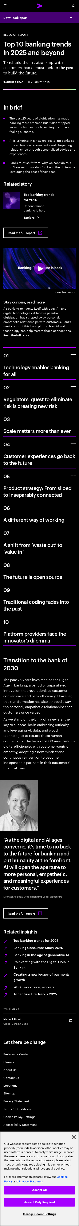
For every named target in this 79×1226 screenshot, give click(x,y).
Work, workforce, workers (33, 986)
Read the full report (17, 335)
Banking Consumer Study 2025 (38, 947)
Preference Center (16, 1054)
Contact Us (11, 1077)
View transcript (65, 292)
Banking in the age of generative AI (41, 954)
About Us (9, 1069)
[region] (39, 1178)
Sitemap (9, 1093)
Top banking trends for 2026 (36, 940)
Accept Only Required (39, 1202)
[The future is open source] (73, 564)
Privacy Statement (16, 1101)
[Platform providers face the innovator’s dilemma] (73, 620)
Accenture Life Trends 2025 (35, 993)
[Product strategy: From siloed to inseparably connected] (73, 475)
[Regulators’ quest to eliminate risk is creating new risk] (73, 386)
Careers (8, 1062)
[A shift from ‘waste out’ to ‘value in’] (73, 532)
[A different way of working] (73, 506)
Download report (15, 17)
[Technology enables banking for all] (73, 354)
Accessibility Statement (20, 1124)
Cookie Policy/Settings (19, 1116)
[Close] (74, 1137)
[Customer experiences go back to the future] (73, 443)
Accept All (39, 1190)
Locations (10, 1085)
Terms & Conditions (17, 1109)
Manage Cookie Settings (39, 1214)
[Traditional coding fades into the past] (73, 589)
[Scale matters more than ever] (73, 418)
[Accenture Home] (40, 6)
